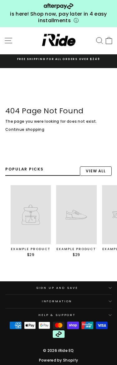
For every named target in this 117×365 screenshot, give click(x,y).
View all (96, 171)
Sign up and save (57, 288)
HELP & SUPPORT (57, 315)
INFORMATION (57, 301)
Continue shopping (24, 129)
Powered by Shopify (58, 360)
